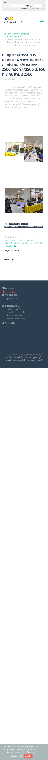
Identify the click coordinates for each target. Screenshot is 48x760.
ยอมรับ (28, 756)
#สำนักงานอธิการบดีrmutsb (14, 227)
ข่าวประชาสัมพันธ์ (21, 33)
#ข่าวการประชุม (14, 224)
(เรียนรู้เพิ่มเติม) (16, 756)
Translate (40, 8)
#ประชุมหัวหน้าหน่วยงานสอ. (34, 227)
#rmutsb (24, 224)
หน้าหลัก (7, 33)
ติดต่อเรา (12, 298)
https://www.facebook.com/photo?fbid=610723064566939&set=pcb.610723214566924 (23, 243)
